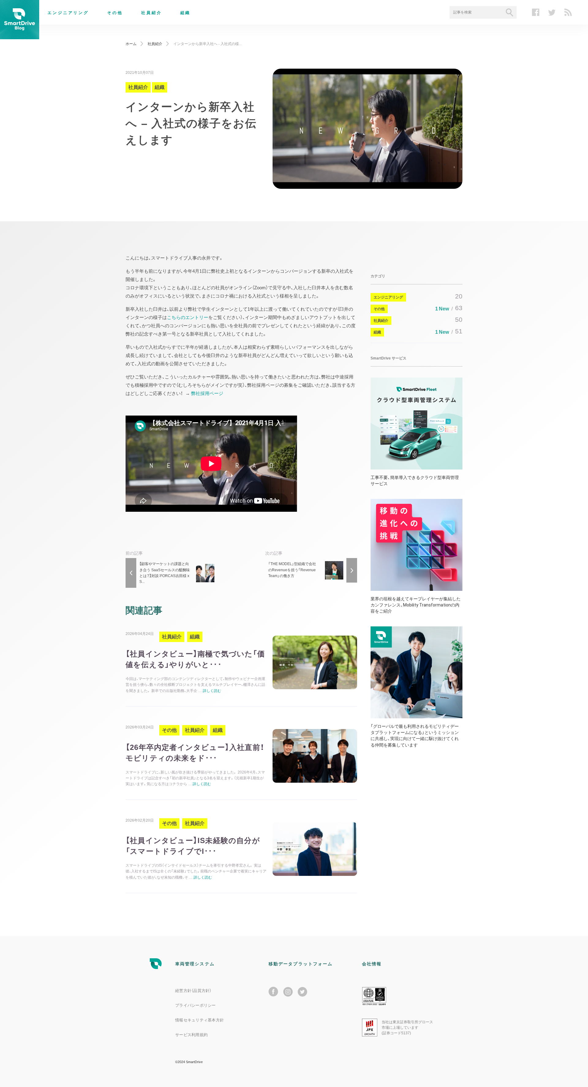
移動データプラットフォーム (301, 963)
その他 (115, 12)
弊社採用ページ (207, 393)
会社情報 (372, 963)
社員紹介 (151, 12)
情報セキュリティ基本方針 (199, 1020)
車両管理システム (195, 963)
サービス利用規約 (191, 1034)
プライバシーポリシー (195, 1005)
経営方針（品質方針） (193, 990)
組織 (185, 12)
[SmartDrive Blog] (19, 35)
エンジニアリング (68, 12)
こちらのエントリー (187, 317)
